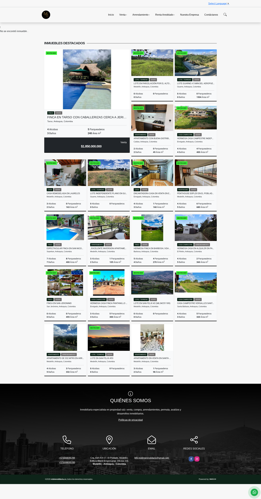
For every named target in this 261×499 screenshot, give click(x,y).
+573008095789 (67, 458)
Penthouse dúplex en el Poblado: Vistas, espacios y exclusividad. (195, 193)
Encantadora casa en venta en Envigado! (152, 193)
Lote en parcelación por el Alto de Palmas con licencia (152, 83)
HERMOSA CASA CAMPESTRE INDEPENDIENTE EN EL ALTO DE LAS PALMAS (195, 138)
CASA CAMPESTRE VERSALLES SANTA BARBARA (195, 303)
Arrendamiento (140, 14)
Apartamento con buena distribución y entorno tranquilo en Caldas (152, 138)
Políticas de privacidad (130, 420)
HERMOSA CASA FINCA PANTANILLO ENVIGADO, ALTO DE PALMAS (108, 303)
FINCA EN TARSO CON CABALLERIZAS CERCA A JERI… (87, 117)
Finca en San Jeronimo (59, 303)
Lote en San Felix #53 (101, 358)
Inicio (111, 14)
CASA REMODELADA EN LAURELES (63, 193)
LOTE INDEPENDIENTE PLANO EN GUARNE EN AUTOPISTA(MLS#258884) (108, 193)
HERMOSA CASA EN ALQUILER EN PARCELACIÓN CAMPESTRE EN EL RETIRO (195, 248)
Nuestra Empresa (189, 14)
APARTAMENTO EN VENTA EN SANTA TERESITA (152, 358)
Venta (122, 14)
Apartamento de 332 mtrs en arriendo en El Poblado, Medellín (65, 358)
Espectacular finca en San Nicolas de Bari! (65, 248)
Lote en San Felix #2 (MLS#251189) (152, 303)
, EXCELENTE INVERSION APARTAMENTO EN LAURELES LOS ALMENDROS (108, 248)
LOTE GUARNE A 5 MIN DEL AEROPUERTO (195, 83)
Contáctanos (211, 14)
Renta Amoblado (164, 14)
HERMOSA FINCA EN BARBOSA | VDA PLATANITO (152, 248)
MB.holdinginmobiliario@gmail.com (151, 458)
